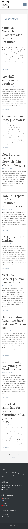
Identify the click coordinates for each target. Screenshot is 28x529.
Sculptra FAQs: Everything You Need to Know (12, 366)
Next (14, 457)
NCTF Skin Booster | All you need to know (13, 279)
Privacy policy (5, 516)
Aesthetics (4, 45)
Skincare (10, 45)
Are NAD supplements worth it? (11, 80)
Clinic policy (4, 514)
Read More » (5, 69)
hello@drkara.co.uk (8, 489)
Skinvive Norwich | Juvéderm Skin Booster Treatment (12, 35)
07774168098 (7, 487)
